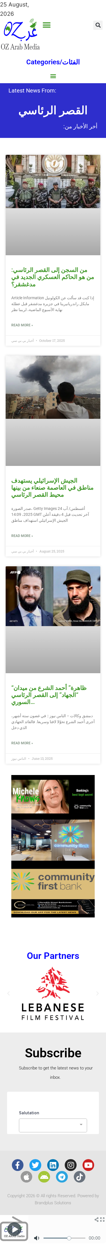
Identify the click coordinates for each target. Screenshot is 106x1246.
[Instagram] (71, 1165)
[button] (46, 25)
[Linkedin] (53, 1165)
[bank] (53, 915)
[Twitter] (35, 1165)
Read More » (22, 325)
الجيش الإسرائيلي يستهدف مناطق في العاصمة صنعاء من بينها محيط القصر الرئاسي (52, 487)
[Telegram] (62, 1177)
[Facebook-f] (18, 1165)
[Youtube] (88, 1165)
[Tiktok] (80, 1177)
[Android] (44, 1177)
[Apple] (27, 1177)
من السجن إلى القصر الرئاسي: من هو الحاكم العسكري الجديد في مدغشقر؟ (52, 277)
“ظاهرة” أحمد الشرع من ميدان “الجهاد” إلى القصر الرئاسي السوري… (49, 694)
